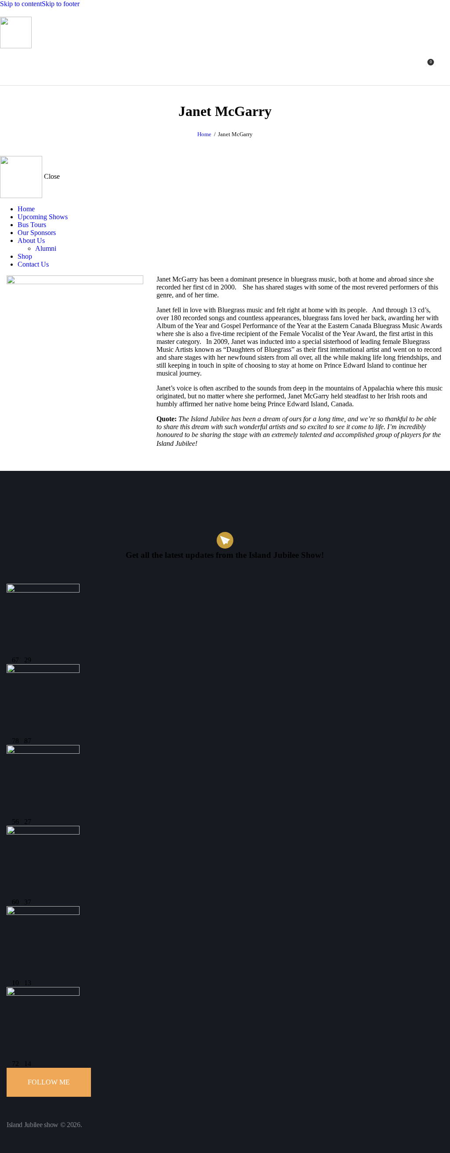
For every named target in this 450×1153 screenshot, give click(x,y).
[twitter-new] (41, 460)
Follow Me (49, 1082)
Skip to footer (61, 3)
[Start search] (444, 65)
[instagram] (91, 460)
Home (204, 134)
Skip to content (21, 3)
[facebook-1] (17, 460)
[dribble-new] (66, 460)
